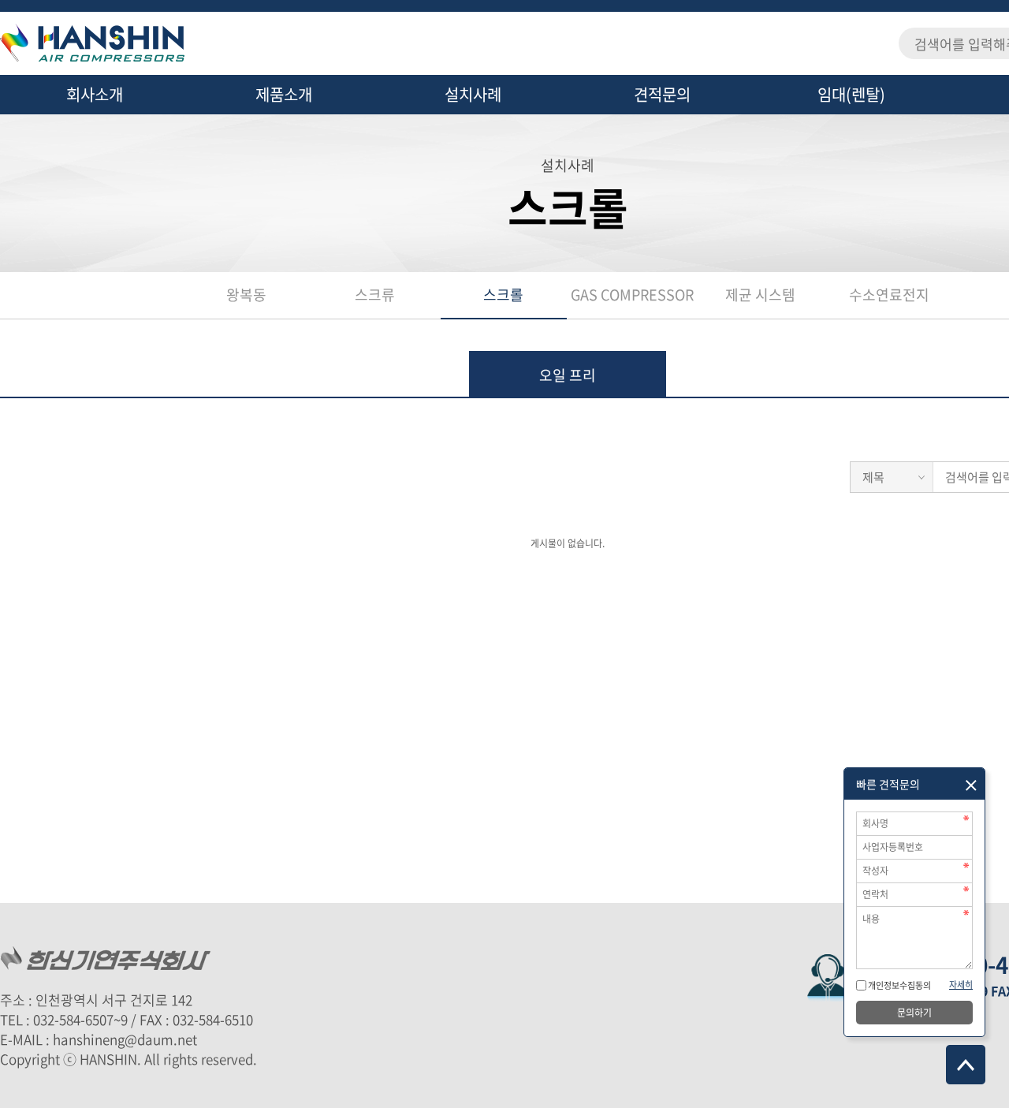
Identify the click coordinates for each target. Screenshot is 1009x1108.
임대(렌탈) (851, 94)
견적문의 (662, 94)
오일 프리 (567, 375)
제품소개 (283, 94)
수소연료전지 (889, 294)
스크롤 (503, 294)
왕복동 (246, 294)
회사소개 (94, 94)
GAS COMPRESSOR (632, 294)
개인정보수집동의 (898, 985)
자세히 (961, 984)
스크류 (375, 294)
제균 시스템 (760, 294)
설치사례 (473, 94)
